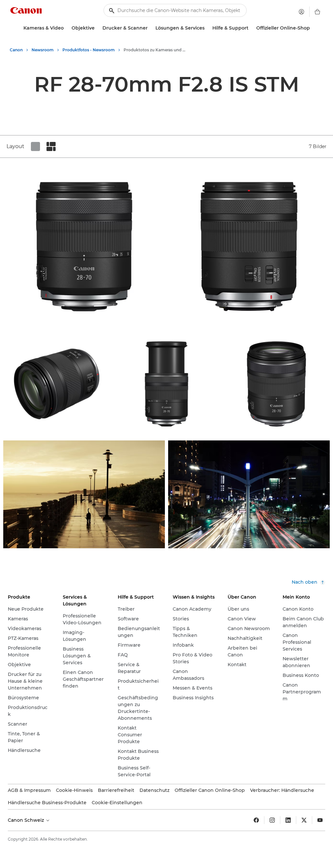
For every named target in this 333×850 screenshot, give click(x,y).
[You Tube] (320, 820)
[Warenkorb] (317, 11)
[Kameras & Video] (66, 28)
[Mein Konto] (301, 11)
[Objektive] (97, 28)
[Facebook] (256, 820)
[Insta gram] (272, 820)
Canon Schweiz (26, 820)
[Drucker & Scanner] (150, 28)
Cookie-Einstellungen (117, 803)
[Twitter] (304, 820)
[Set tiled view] (35, 146)
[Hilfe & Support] (251, 28)
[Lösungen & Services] (207, 28)
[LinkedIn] (288, 820)
